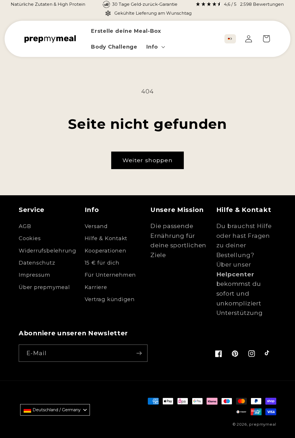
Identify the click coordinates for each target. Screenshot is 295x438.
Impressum (34, 274)
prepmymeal (262, 424)
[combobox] (230, 38)
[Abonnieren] (139, 353)
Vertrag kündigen (110, 299)
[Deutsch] (229, 39)
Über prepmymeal (44, 287)
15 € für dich (102, 262)
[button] (155, 47)
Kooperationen (105, 250)
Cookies (30, 238)
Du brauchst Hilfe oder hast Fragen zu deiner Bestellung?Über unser (244, 250)
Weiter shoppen (147, 160)
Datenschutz (37, 262)
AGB (25, 226)
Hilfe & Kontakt (106, 238)
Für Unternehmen (110, 274)
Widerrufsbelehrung (47, 250)
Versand (96, 226)
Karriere (96, 287)
